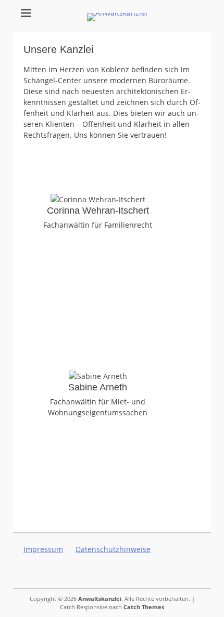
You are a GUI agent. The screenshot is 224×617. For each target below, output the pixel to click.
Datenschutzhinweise (113, 549)
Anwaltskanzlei (99, 598)
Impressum (43, 549)
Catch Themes (143, 607)
